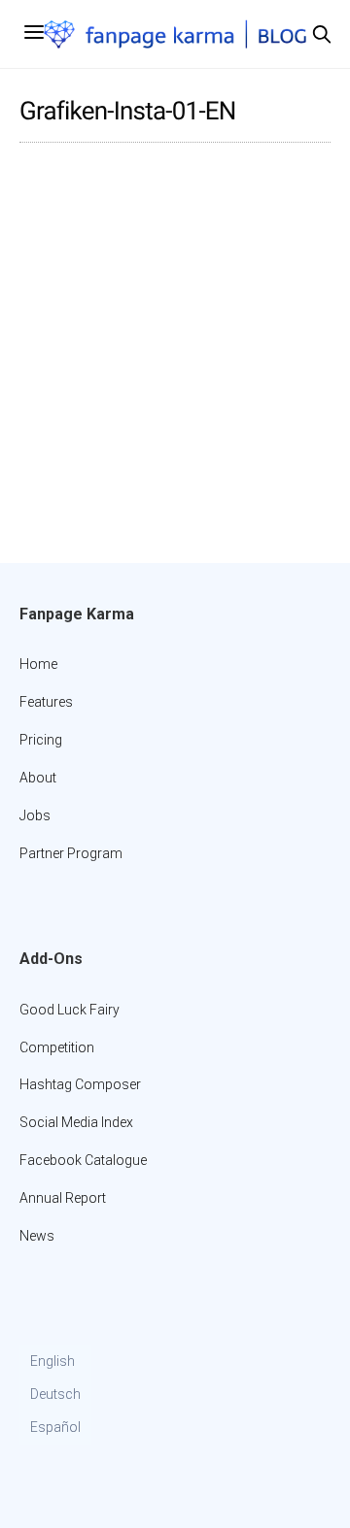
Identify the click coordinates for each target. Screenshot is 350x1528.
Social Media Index (76, 1122)
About (37, 777)
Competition (56, 1047)
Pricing (40, 739)
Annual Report (62, 1198)
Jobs (35, 815)
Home (38, 664)
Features (46, 702)
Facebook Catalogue (83, 1160)
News (36, 1236)
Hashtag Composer (80, 1084)
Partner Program (70, 853)
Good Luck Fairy (69, 1009)
